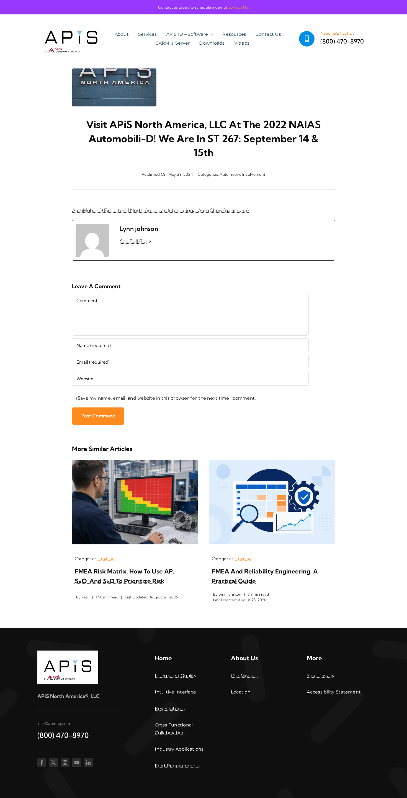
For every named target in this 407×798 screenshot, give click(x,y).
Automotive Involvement (242, 174)
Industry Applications (179, 749)
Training (107, 558)
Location (241, 692)
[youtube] (76, 762)
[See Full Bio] (150, 241)
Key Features (170, 708)
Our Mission (244, 675)
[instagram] (65, 762)
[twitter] (53, 762)
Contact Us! (238, 7)
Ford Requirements (177, 765)
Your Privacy (320, 675)
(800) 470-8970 (342, 41)
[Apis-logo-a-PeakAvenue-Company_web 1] (71, 22)
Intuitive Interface (175, 692)
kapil (85, 597)
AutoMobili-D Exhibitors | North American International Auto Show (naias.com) (160, 210)
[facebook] (41, 762)
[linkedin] (88, 762)
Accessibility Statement (334, 692)
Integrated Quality (176, 675)
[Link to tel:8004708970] (307, 39)
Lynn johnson (229, 594)
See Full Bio (133, 241)
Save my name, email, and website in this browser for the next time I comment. (167, 398)
